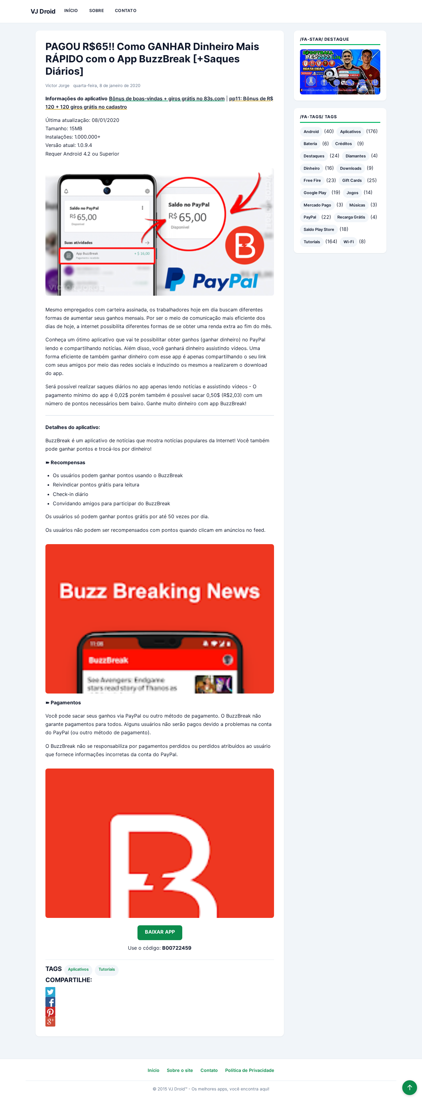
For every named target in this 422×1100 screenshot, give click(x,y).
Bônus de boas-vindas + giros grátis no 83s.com (167, 98)
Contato (126, 10)
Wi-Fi (349, 242)
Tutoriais (107, 969)
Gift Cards (352, 180)
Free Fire (312, 180)
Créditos (343, 143)
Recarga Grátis (351, 217)
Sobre (96, 10)
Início (71, 10)
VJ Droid (43, 11)
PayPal (310, 217)
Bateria (310, 143)
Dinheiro (312, 168)
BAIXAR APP (160, 932)
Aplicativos (78, 969)
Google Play (315, 192)
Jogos (352, 192)
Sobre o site (180, 1070)
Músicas (357, 205)
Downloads (350, 168)
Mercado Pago (317, 205)
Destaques (314, 156)
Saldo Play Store (319, 229)
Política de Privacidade (249, 1070)
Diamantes (356, 156)
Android (311, 131)
